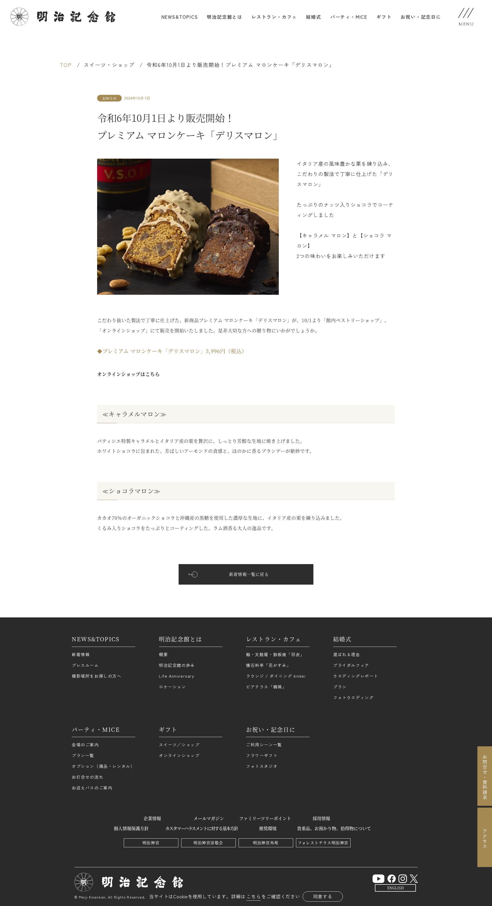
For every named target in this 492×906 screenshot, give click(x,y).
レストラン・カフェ (274, 16)
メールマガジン (208, 818)
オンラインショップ (179, 755)
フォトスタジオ (262, 766)
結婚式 (313, 16)
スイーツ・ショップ (109, 64)
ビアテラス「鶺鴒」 (266, 687)
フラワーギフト (262, 755)
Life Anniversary (176, 676)
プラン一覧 (83, 755)
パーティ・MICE (348, 16)
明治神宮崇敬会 (208, 842)
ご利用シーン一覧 (264, 744)
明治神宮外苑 (265, 842)
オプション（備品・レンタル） (103, 766)
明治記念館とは (224, 16)
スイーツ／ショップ (179, 744)
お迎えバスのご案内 (92, 788)
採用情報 (321, 818)
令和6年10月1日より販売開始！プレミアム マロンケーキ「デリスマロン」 (241, 64)
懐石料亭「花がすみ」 (268, 665)
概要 (163, 654)
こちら (253, 896)
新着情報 (81, 654)
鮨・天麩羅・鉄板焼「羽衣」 (275, 654)
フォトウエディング (353, 697)
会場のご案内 (85, 744)
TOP (66, 64)
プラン (340, 687)
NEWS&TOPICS (179, 16)
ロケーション (172, 687)
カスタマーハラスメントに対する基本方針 (201, 828)
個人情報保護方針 (131, 828)
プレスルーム (85, 665)
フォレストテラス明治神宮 (323, 842)
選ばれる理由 (346, 654)
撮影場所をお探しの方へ (96, 676)
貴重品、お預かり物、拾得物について (334, 828)
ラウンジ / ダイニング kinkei (275, 676)
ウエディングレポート (355, 676)
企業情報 (152, 818)
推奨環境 (267, 828)
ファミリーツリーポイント (265, 818)
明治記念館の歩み (177, 665)
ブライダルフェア (351, 665)
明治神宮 (150, 842)
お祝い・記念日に (421, 16)
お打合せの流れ (87, 777)
